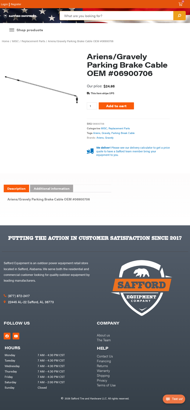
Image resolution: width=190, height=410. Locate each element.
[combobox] (116, 15)
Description (16, 188)
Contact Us (105, 356)
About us (103, 335)
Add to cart (116, 105)
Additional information (52, 188)
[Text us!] (174, 400)
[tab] (16, 188)
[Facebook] (7, 336)
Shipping (103, 375)
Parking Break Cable (123, 133)
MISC (15, 41)
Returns (102, 365)
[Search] (179, 15)
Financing (104, 361)
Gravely (106, 133)
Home (5, 41)
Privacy (102, 380)
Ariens (96, 133)
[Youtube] (16, 336)
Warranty (103, 370)
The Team (104, 340)
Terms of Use (106, 385)
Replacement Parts (33, 41)
